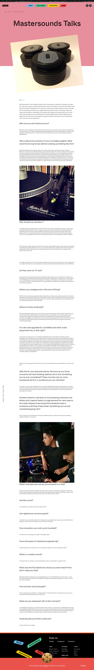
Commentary (53, 5)
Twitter (3, 395)
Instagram (60, 641)
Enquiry (76, 655)
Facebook (3, 400)
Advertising (64, 646)
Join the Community (54, 651)
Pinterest (3, 391)
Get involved (77, 649)
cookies (45, 665)
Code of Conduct (53, 653)
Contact (76, 646)
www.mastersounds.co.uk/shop (40, 263)
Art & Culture (41, 5)
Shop (63, 5)
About (50, 646)
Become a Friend (53, 649)
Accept (83, 665)
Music (31, 5)
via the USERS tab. (69, 263)
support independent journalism (22, 1)
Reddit (3, 386)
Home (6, 11)
